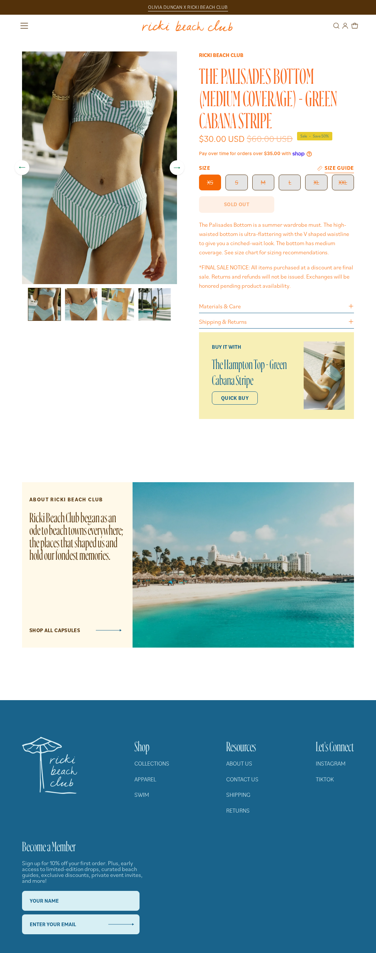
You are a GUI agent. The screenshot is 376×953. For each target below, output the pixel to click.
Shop (141, 744)
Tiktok (325, 779)
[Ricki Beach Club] (188, 25)
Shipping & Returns (223, 321)
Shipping (238, 794)
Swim (141, 794)
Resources (241, 744)
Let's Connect (335, 744)
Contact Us (242, 779)
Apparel (145, 779)
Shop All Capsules (54, 630)
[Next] (177, 167)
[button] (335, 25)
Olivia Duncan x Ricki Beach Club (188, 7)
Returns (238, 810)
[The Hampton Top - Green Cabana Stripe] (324, 375)
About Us (239, 763)
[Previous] (22, 167)
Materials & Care (220, 306)
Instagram (331, 763)
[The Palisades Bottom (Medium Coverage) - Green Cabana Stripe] (44, 304)
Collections (151, 763)
